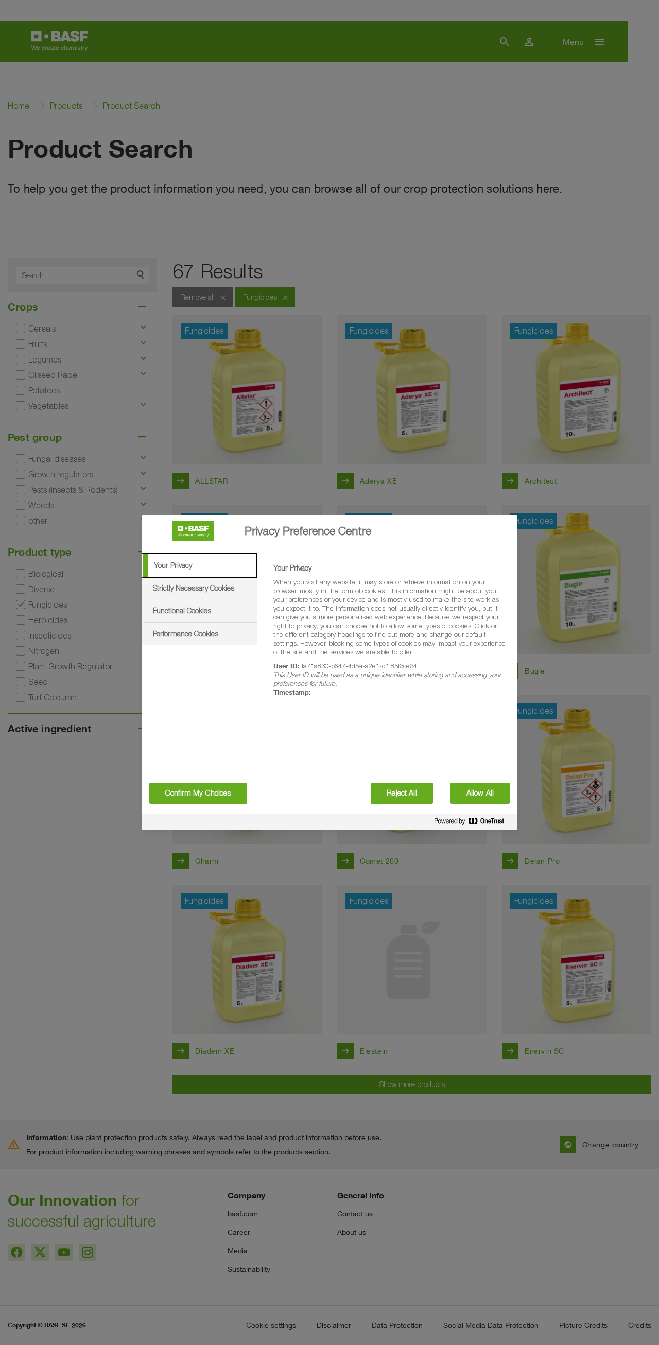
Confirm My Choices (198, 793)
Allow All (480, 793)
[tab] (199, 565)
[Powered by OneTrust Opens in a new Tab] (473, 823)
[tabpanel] (391, 636)
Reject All (402, 793)
